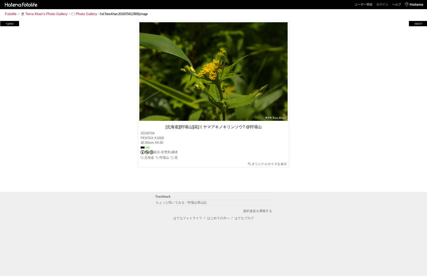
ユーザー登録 (363, 4)
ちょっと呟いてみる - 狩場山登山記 (181, 202)
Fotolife (11, 14)
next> (418, 23)
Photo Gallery (86, 14)
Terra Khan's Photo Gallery (46, 14)
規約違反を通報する (257, 211)
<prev (10, 23)
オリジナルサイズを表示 (269, 164)
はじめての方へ (218, 218)
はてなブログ (244, 218)
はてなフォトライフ (187, 218)
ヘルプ (396, 4)
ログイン (382, 4)
